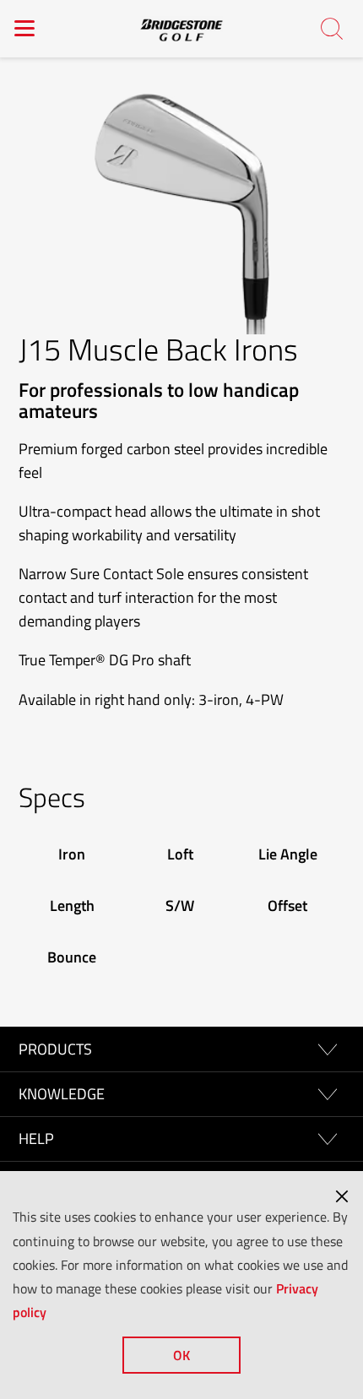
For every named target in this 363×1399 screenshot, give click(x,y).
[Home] (181, 28)
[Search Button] (332, 30)
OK (181, 1355)
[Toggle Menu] (25, 28)
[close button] (341, 1196)
